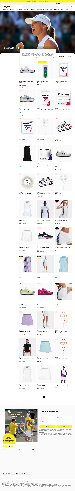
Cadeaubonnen (70, 3)
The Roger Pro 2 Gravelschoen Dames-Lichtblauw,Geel (26, 110)
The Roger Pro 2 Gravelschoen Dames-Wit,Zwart (26, 82)
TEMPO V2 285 (58, 193)
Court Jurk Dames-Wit (23, 220)
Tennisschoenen (19, 9)
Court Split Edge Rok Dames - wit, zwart (62, 247)
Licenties (4, 453)
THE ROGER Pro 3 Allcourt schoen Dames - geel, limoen (27, 304)
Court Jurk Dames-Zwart (23, 165)
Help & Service (19, 451)
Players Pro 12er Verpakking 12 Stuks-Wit (45, 109)
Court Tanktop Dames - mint (60, 275)
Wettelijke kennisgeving (21, 471)
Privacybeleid (15, 471)
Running (8, 3)
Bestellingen (19, 453)
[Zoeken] (23, 6)
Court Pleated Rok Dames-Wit (24, 247)
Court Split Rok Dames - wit (42, 331)
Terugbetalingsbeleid (36, 471)
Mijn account (34, 451)
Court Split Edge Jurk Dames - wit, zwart (44, 275)
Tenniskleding (11, 9)
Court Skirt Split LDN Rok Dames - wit (44, 385)
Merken (51, 9)
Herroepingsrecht (5, 451)
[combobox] (40, 6)
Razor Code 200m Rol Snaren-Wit (25, 193)
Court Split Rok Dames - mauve (24, 331)
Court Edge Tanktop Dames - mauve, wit (26, 275)
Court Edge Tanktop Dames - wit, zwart (62, 220)
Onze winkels (65, 3)
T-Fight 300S (39, 138)
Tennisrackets (5, 9)
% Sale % (66, 9)
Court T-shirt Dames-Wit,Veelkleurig (43, 220)
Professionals (56, 9)
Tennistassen (26, 9)
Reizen (62, 9)
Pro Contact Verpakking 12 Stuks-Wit (62, 81)
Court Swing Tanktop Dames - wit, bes (62, 385)
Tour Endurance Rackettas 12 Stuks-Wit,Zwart (44, 194)
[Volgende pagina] (49, 397)
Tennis (4, 3)
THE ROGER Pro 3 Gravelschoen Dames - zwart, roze (44, 248)
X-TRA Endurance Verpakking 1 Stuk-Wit (44, 165)
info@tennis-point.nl (44, 430)
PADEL (12, 3)
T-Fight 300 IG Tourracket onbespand (62, 331)
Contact (33, 453)
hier (53, 57)
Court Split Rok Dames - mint (42, 358)
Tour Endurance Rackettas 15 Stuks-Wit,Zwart (62, 139)
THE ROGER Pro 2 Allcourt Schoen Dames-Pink (45, 304)
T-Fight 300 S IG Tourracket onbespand (62, 358)
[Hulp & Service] (66, 6)
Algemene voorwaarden (28, 471)
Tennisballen (32, 9)
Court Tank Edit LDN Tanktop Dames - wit (27, 385)
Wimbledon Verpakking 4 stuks (42, 81)
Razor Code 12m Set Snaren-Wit (25, 138)
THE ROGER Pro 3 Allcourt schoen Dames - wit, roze (63, 165)
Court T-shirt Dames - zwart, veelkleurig (26, 358)
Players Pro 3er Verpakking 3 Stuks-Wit (62, 109)
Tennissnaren (39, 9)
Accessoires (45, 9)
